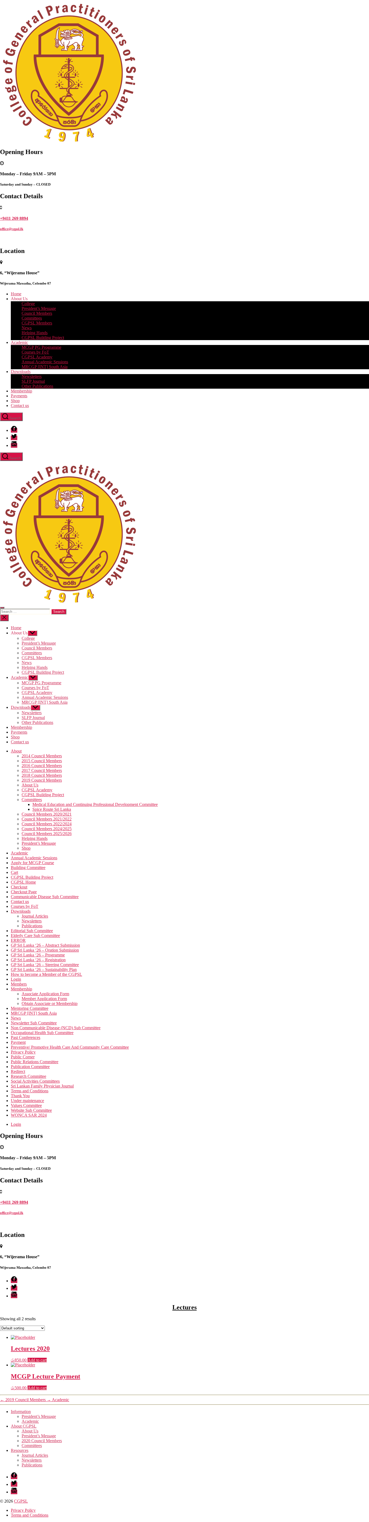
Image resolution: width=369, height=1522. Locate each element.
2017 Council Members (42, 770)
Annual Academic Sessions (45, 362)
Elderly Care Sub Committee (35, 935)
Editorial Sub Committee (32, 930)
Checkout (19, 887)
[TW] (14, 438)
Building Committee (28, 867)
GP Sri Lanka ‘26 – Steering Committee (45, 964)
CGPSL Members (37, 323)
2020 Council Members (42, 1440)
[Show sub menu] (32, 633)
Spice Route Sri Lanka (51, 809)
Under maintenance (27, 1100)
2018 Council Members (42, 775)
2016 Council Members (42, 765)
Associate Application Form (45, 993)
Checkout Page (24, 892)
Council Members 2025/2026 (47, 833)
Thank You (20, 1095)
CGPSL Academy (37, 357)
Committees (32, 318)
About (16, 751)
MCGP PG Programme (41, 347)
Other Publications (37, 386)
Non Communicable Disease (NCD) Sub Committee (55, 1027)
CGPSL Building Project (43, 337)
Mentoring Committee (29, 1008)
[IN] (14, 445)
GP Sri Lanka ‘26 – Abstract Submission (45, 945)
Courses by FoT (35, 352)
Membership (21, 391)
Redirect (18, 1071)
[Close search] (4, 617)
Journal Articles (35, 916)
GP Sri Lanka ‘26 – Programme (38, 955)
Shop (15, 400)
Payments (19, 396)
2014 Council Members (42, 756)
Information (21, 1411)
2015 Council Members (42, 760)
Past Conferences (25, 1037)
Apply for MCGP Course (32, 862)
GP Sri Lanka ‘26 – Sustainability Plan (44, 969)
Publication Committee (30, 1066)
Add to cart (37, 1360)
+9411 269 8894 (14, 218)
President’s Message (39, 308)
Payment (18, 1042)
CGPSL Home (23, 882)
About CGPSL (23, 1426)
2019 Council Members (42, 780)
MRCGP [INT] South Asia (45, 366)
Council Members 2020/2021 (47, 814)
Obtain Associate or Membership (50, 1003)
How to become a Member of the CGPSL (46, 974)
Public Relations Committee (34, 1061)
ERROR (18, 940)
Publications (32, 926)
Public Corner (23, 1057)
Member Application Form (44, 998)
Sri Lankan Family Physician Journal (42, 1086)
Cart (14, 872)
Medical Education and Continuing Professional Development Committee (95, 804)
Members (19, 984)
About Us (30, 785)
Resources (19, 1450)
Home (16, 294)
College (28, 303)
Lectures (184, 1307)
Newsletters (32, 376)
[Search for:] (25, 611)
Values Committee (26, 1105)
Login (16, 979)
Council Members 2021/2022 (47, 819)
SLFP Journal (33, 381)
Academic (19, 342)
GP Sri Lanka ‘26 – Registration (38, 959)
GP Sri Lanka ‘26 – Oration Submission (45, 950)
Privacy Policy (23, 1052)
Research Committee (28, 1076)
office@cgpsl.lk (11, 229)
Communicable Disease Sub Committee (45, 896)
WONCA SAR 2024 (29, 1115)
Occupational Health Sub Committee (42, 1032)
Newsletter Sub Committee (34, 1023)
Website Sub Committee (31, 1110)
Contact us (20, 405)
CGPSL (21, 1501)
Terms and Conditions (29, 1091)
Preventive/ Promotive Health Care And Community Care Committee (70, 1047)
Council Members (37, 313)
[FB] (14, 430)
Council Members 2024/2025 (47, 828)
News (27, 328)
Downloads (21, 371)
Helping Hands (35, 332)
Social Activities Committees (35, 1081)
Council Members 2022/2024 (47, 824)
